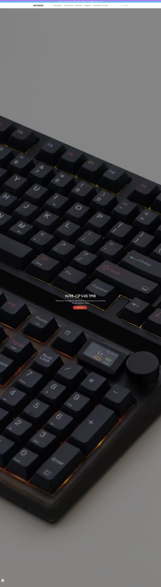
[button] (58, 5)
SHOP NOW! (80, 307)
